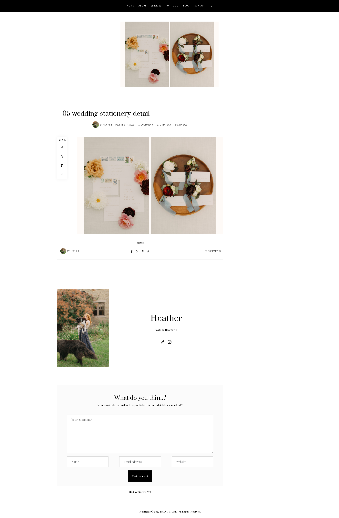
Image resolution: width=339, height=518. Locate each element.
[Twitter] (62, 156)
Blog (186, 6)
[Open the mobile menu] (330, 6)
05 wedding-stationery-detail (106, 113)
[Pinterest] (62, 165)
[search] (210, 6)
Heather (107, 125)
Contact (199, 6)
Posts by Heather (165, 329)
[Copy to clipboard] (62, 174)
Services (156, 6)
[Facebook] (62, 147)
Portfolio (172, 6)
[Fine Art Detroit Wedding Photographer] (169, 53)
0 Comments (147, 125)
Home (130, 6)
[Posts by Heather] (96, 124)
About (142, 6)
